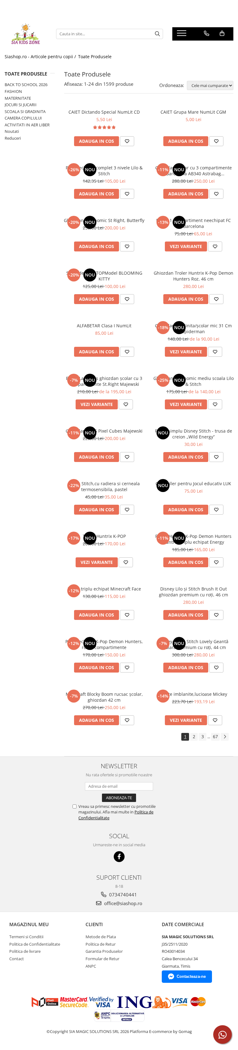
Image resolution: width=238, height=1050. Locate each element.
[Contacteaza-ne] (207, 33)
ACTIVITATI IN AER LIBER (27, 125)
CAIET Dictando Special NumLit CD (104, 112)
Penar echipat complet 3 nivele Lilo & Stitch (104, 170)
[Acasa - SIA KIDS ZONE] (26, 33)
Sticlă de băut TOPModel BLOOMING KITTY (104, 276)
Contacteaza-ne (191, 976)
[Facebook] (119, 856)
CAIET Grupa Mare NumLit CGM (193, 112)
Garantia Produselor (104, 951)
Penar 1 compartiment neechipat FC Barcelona (193, 223)
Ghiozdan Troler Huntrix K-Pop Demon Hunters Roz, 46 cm (193, 276)
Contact (16, 958)
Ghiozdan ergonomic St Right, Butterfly (104, 220)
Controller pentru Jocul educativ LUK (193, 483)
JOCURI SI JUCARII (21, 104)
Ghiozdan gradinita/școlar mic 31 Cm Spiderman (193, 328)
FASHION (13, 91)
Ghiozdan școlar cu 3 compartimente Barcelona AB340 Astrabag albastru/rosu (193, 170)
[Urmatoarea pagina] (225, 737)
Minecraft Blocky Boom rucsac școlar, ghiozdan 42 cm (104, 697)
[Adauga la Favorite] (127, 141)
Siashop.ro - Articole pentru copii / (41, 56)
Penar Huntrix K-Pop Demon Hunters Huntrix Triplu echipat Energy (193, 539)
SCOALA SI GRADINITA (25, 111)
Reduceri (13, 138)
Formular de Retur (102, 958)
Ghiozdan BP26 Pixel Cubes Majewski (104, 431)
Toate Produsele (95, 56)
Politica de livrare (25, 951)
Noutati (12, 131)
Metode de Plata (101, 936)
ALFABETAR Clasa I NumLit (104, 326)
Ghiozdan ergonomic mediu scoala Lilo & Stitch (193, 381)
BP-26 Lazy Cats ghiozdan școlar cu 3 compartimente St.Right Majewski (104, 381)
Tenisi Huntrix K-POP (104, 536)
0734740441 (122, 894)
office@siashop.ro (122, 903)
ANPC (91, 966)
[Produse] (182, 35)
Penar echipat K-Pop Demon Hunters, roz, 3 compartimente (104, 644)
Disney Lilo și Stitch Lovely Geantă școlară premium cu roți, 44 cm (193, 644)
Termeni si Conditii (26, 936)
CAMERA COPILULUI (23, 118)
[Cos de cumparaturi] (222, 33)
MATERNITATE (18, 98)
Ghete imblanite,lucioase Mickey (193, 694)
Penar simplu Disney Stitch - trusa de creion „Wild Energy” (193, 434)
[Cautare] (157, 34)
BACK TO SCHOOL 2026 (26, 84)
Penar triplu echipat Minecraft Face (104, 589)
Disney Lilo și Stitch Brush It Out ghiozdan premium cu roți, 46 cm (193, 592)
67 (215, 736)
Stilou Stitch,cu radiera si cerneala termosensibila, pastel (104, 486)
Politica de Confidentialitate (34, 944)
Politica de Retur (101, 944)
